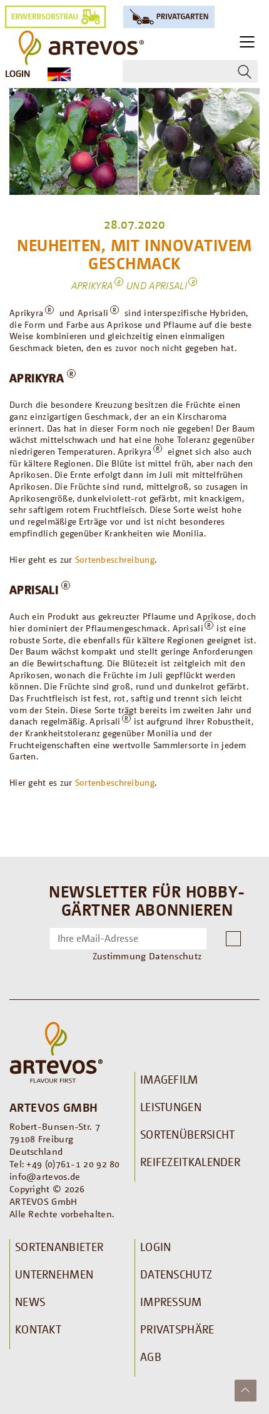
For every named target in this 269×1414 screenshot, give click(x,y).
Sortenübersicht (187, 1134)
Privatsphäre (177, 1329)
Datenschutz (176, 1274)
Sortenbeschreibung (115, 559)
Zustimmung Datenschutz (147, 955)
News (30, 1301)
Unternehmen (54, 1274)
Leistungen (170, 1107)
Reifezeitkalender (190, 1162)
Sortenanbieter (59, 1246)
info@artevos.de (45, 1176)
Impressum (171, 1301)
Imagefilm (169, 1079)
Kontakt (38, 1329)
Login (17, 73)
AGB (150, 1356)
